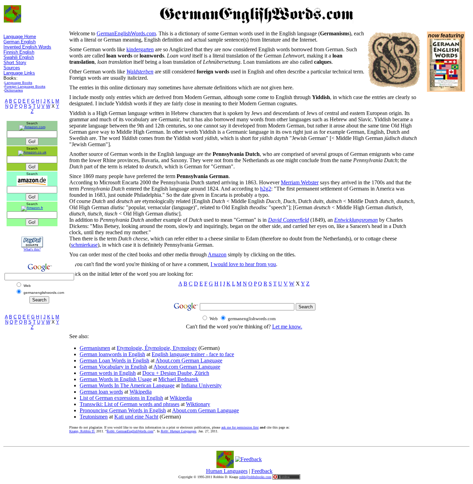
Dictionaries (14, 90)
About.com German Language (188, 360)
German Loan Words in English (114, 360)
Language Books (18, 83)
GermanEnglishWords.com (126, 33)
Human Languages (227, 471)
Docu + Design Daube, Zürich (175, 373)
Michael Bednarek (178, 379)
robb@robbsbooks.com (255, 477)
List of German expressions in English (121, 398)
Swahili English (18, 57)
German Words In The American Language (127, 385)
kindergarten (140, 49)
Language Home (19, 36)
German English (19, 41)
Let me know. (287, 326)
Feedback (262, 471)
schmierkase (84, 245)
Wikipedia (141, 392)
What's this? (32, 249)
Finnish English (18, 52)
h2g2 (265, 189)
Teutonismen (94, 417)
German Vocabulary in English (113, 367)
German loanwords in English (112, 354)
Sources (11, 67)
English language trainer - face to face (193, 354)
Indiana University (201, 385)
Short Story (14, 62)
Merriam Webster (300, 182)
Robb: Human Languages (178, 431)
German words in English (108, 373)
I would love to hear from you (243, 264)
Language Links (19, 73)
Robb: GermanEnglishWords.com (130, 431)
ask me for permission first (240, 427)
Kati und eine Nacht (136, 417)
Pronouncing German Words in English (123, 410)
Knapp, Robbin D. (82, 431)
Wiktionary (198, 404)
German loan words (101, 392)
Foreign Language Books (25, 86)
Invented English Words (27, 47)
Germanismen (95, 348)
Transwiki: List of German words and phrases (129, 404)
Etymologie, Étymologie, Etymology (157, 348)
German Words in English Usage (116, 379)
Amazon (217, 254)
